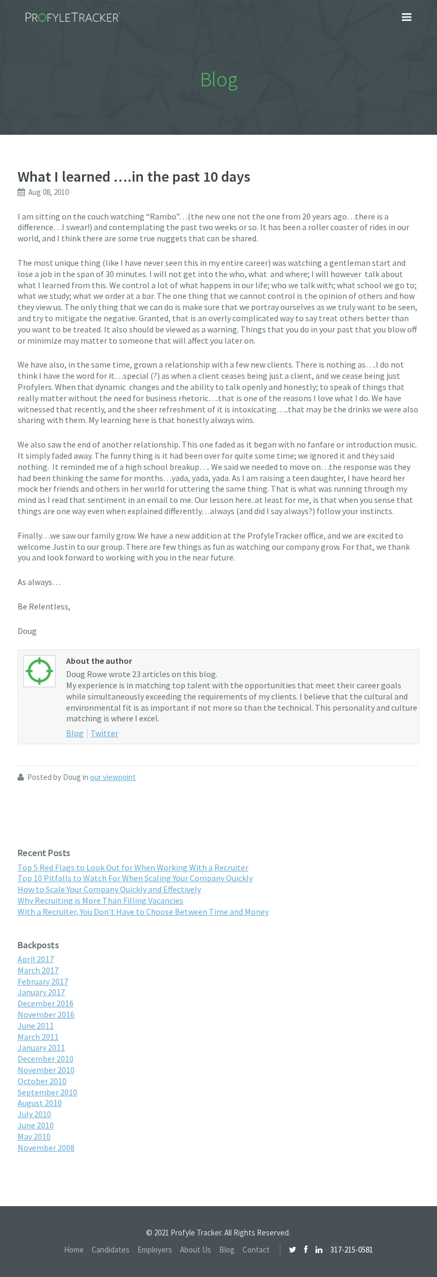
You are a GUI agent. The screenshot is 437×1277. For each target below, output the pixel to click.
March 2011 (38, 1036)
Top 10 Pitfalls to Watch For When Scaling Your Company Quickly (135, 878)
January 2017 (41, 992)
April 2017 (36, 959)
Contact (256, 1250)
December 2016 (46, 1003)
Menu (406, 17)
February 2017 (43, 981)
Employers (154, 1250)
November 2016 (46, 1014)
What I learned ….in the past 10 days (134, 176)
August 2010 (40, 1102)
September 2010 (47, 1092)
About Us (195, 1250)
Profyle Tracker (73, 17)
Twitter (104, 733)
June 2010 (36, 1125)
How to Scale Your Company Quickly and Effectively (109, 889)
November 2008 (46, 1147)
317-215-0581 (351, 1250)
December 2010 (46, 1058)
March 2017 (38, 970)
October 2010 (42, 1081)
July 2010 (34, 1114)
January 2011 (41, 1047)
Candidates (111, 1250)
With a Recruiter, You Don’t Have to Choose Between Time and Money (143, 911)
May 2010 (34, 1136)
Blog (75, 733)
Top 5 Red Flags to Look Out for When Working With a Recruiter (133, 867)
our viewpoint (113, 777)
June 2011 (36, 1025)
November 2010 (46, 1069)
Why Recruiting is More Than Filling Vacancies (100, 900)
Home (74, 1250)
